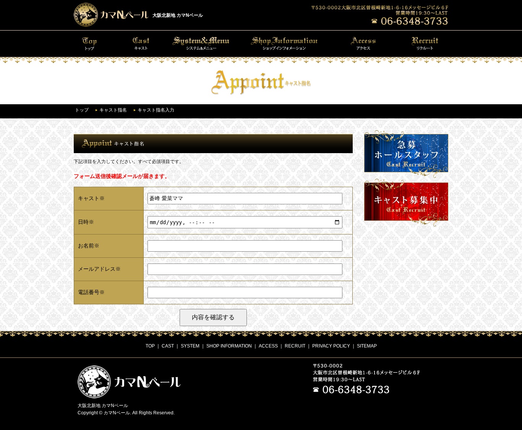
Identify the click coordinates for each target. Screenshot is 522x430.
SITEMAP (367, 346)
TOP (150, 346)
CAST (168, 346)
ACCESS (268, 346)
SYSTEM (190, 346)
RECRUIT (295, 346)
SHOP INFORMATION (229, 346)
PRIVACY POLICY (331, 346)
